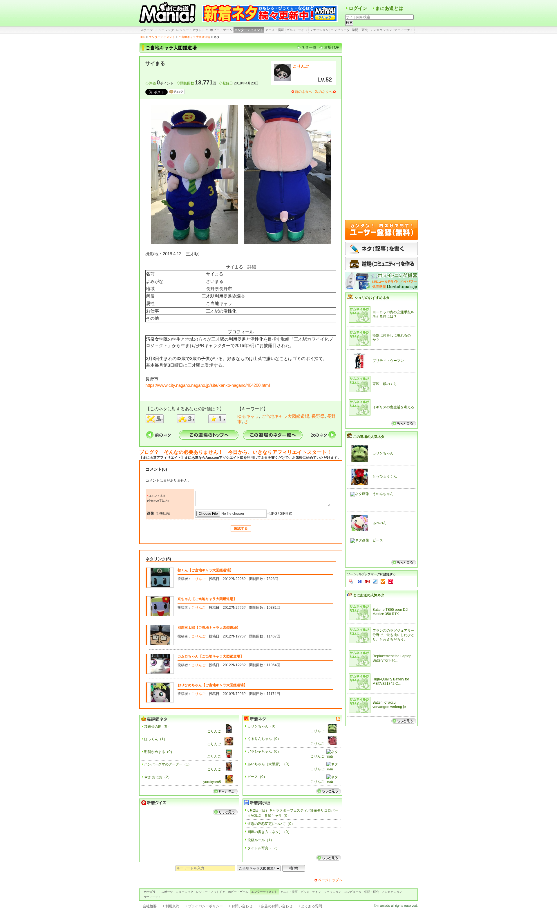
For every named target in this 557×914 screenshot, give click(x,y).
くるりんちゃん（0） (264, 739)
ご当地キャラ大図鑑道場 (194, 37)
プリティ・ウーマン (388, 361)
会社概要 (150, 906)
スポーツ (146, 30)
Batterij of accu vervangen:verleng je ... (390, 704)
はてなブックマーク (359, 581)
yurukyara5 (212, 782)
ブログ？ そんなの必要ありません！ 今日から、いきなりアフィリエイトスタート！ (235, 452)
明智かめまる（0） (159, 752)
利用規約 (172, 906)
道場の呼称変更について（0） (271, 824)
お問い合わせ (242, 906)
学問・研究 (360, 30)
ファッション (319, 30)
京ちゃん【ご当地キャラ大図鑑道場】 (207, 599)
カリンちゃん (382, 453)
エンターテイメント (248, 30)
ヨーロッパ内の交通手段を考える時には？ (393, 314)
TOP (142, 37)
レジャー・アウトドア (192, 30)
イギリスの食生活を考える (393, 407)
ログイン (358, 8)
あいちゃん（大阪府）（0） (269, 764)
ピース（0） (257, 777)
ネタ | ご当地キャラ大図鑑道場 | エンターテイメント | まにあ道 (168, 13)
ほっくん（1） (155, 739)
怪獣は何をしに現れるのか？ (391, 337)
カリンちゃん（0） (262, 726)
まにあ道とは (389, 8)
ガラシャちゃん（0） (264, 751)
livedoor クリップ (375, 581)
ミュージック (164, 30)
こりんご (301, 66)
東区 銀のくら (384, 384)
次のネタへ (323, 92)
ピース (377, 540)
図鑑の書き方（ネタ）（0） (269, 832)
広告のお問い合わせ (276, 906)
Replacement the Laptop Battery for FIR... (391, 658)
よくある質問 (311, 906)
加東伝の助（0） (157, 727)
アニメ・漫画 (274, 30)
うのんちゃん (382, 494)
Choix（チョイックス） (383, 581)
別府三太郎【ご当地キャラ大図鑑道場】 (209, 628)
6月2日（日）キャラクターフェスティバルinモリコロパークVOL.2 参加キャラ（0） (292, 813)
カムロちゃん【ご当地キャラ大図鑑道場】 (211, 656)
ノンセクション (381, 30)
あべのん (379, 523)
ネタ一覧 (309, 47)
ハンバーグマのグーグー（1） (167, 764)
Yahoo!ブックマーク (351, 581)
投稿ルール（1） (260, 840)
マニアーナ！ (403, 30)
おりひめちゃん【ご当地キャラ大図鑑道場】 (212, 685)
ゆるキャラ (248, 416)
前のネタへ (303, 92)
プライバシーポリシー (205, 906)
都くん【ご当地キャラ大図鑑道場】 (205, 570)
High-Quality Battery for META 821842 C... (390, 681)
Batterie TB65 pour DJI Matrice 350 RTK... (390, 612)
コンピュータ (340, 30)
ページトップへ (330, 880)
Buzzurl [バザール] (367, 581)
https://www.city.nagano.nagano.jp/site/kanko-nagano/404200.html (207, 385)
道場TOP (331, 47)
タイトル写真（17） (263, 848)
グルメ (291, 30)
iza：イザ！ (390, 581)
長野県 (318, 416)
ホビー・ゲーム (221, 30)
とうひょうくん (384, 476)
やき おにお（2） (157, 777)
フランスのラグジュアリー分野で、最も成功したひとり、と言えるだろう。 (393, 635)
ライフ (303, 30)
